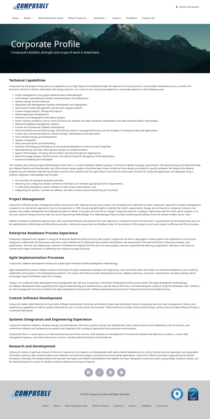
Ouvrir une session (189, 6)
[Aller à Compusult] (31, 6)
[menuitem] (15, 18)
